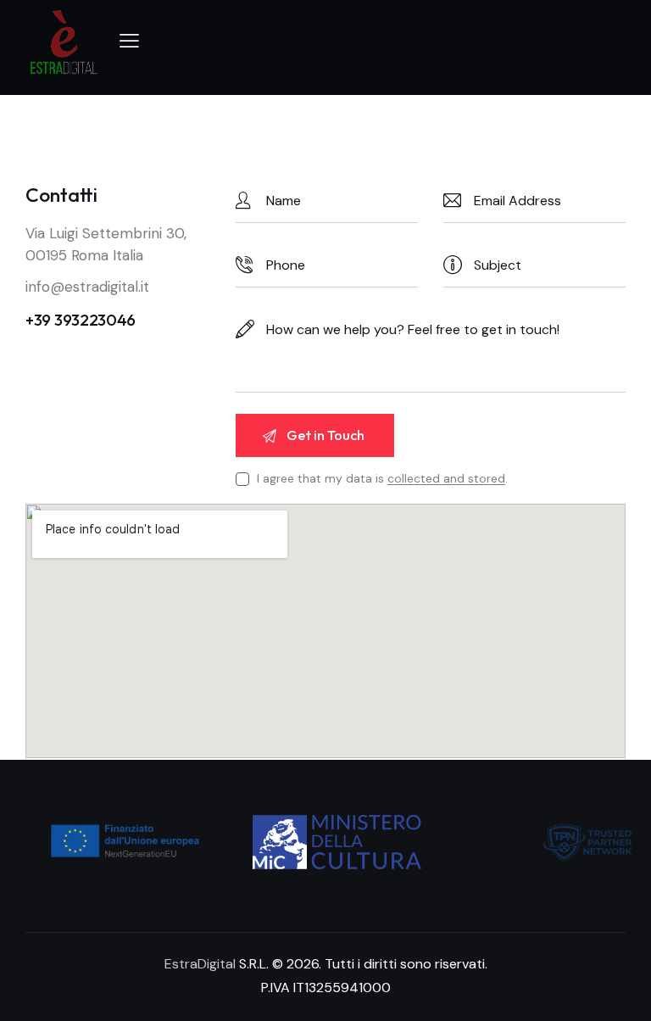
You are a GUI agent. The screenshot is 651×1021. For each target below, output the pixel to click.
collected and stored (446, 478)
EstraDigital (200, 964)
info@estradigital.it (87, 286)
